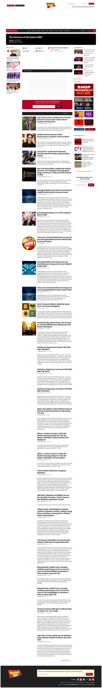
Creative (40, 48)
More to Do (40, 51)
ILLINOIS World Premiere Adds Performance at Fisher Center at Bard (53, 135)
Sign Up (59, 106)
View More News (65, 660)
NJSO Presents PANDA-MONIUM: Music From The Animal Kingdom (53, 305)
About (67, 682)
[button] (94, 30)
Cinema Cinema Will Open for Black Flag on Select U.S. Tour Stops (54, 610)
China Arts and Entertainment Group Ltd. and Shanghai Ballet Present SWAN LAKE (54, 289)
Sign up (91, 185)
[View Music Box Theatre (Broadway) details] (34, 60)
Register (83, 30)
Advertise (62, 682)
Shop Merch (11, 5)
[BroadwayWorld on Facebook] (78, 679)
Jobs (47, 30)
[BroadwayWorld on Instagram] (81, 679)
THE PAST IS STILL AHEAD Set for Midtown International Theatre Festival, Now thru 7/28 (54, 637)
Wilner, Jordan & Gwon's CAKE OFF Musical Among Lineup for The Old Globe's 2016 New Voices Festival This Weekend (53, 436)
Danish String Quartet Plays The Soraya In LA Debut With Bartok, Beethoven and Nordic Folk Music (54, 324)
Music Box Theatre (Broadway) (59, 48)
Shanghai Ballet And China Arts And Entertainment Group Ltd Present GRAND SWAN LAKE (54, 264)
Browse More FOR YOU (84, 171)
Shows (33, 30)
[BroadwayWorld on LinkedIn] (84, 679)
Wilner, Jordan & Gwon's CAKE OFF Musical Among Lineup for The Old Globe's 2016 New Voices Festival (51, 456)
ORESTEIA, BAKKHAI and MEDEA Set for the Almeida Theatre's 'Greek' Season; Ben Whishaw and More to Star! (53, 497)
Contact (71, 682)
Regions (87, 682)
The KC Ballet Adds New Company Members (51, 472)
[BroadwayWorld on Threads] (90, 679)
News (29, 30)
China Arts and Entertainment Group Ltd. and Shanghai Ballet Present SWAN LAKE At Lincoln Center (54, 239)
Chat (43, 30)
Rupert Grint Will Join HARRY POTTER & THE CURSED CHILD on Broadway (13, 55)
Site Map (92, 682)
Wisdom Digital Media (72, 684)
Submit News (82, 682)
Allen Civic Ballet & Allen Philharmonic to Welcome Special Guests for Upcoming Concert (54, 411)
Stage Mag (66, 30)
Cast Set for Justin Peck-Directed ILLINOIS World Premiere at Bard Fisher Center (53, 153)
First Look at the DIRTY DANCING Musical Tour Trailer (89, 66)
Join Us (76, 682)
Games (61, 30)
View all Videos (77, 79)
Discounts (90, 129)
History (27, 51)
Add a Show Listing (20, 5)
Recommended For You (79, 135)
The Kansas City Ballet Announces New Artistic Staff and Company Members (53, 541)
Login (89, 30)
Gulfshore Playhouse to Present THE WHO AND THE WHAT (54, 370)
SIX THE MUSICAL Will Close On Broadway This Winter (13, 77)
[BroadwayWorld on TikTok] (87, 679)
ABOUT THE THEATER (54, 49)
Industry (38, 30)
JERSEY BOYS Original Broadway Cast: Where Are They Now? (13, 89)
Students (51, 30)
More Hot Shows (79, 129)
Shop (56, 30)
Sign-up (84, 3)
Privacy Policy (90, 684)
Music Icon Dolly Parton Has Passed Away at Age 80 (13, 66)
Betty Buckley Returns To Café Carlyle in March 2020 (54, 214)
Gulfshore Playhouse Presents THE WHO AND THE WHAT (54, 348)
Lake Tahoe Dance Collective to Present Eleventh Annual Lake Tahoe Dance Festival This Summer (54, 119)
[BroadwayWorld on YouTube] (93, 679)
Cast (26, 48)
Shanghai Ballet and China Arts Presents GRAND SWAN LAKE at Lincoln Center (54, 191)
